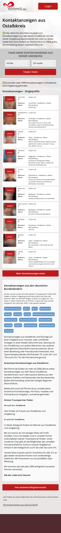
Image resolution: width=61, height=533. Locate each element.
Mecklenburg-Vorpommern (43, 314)
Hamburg (17, 314)
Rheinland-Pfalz (45, 320)
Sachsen (18, 325)
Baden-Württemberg (12, 309)
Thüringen (9, 331)
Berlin (34, 309)
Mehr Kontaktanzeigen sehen (30, 273)
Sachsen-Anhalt (30, 325)
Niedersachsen (11, 320)
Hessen (27, 314)
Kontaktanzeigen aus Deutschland (20, 504)
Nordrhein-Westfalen (28, 320)
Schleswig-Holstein (47, 325)
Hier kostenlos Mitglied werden (30, 487)
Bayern (26, 309)
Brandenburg (45, 309)
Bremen (8, 314)
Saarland (8, 325)
